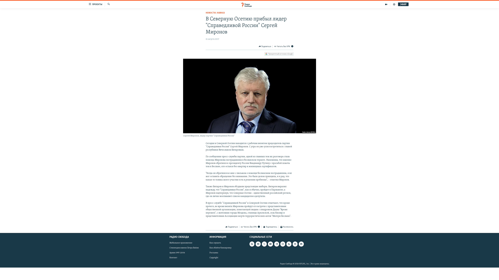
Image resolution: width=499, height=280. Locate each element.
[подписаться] (301, 244)
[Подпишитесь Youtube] (270, 244)
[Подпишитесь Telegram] (276, 244)
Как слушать (215, 243)
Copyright (213, 258)
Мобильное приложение (180, 243)
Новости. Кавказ (215, 13)
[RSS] (288, 244)
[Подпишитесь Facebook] (258, 244)
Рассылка (213, 253)
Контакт (173, 258)
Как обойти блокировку (220, 248)
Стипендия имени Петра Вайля (184, 248)
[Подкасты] (295, 244)
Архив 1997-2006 (177, 253)
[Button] (265, 46)
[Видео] (386, 4)
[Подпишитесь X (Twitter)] (264, 244)
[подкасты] (394, 4)
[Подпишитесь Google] (252, 244)
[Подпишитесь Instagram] (282, 244)
